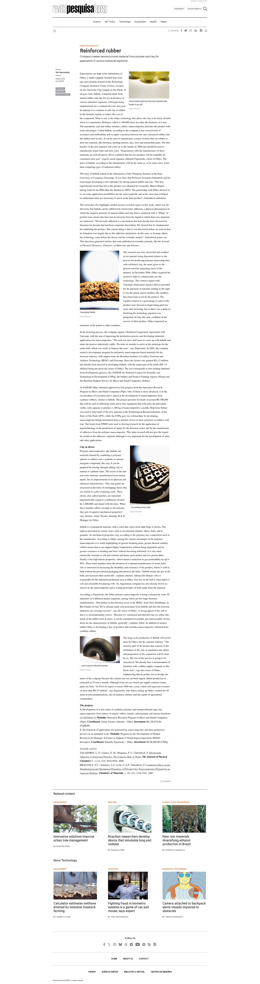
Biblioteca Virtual (134, 972)
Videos (163, 22)
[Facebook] (105, 944)
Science (97, 22)
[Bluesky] (120, 944)
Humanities (140, 22)
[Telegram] (131, 944)
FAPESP (92, 972)
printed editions (194, 9)
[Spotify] (144, 944)
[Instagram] (114, 944)
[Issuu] (154, 944)
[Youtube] (137, 944)
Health (153, 22)
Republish (175, 31)
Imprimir (54, 31)
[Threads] (126, 944)
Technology (124, 22)
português (203, 1)
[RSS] (149, 944)
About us (128, 959)
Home (114, 959)
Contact (144, 959)
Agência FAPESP (110, 972)
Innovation (60, 91)
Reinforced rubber (100, 51)
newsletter (179, 9)
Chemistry (60, 88)
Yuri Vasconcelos (63, 72)
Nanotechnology (62, 94)
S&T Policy (110, 22)
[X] (109, 944)
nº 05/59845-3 (88, 717)
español (194, 1)
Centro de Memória (161, 972)
